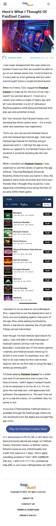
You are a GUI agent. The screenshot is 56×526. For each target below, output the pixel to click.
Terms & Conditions (28, 510)
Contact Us (28, 504)
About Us (28, 498)
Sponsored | (35, 58)
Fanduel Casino (33, 163)
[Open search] (48, 4)
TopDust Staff (14, 58)
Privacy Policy (28, 515)
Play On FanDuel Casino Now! (28, 428)
